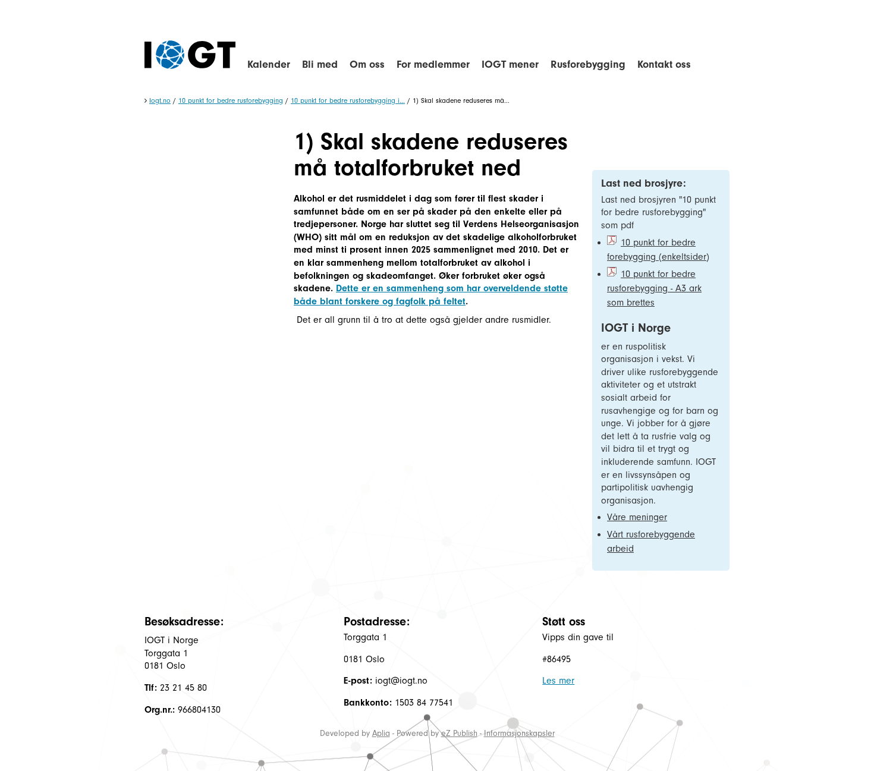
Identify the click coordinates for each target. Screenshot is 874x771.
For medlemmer (433, 64)
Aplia (381, 733)
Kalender (268, 64)
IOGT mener (510, 64)
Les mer (558, 680)
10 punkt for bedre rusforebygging (230, 100)
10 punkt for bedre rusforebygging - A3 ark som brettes (654, 288)
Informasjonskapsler (519, 733)
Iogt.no (160, 100)
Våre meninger (637, 517)
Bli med (320, 64)
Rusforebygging (588, 64)
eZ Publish (459, 733)
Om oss (367, 64)
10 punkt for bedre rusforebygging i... (348, 100)
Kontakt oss (664, 64)
